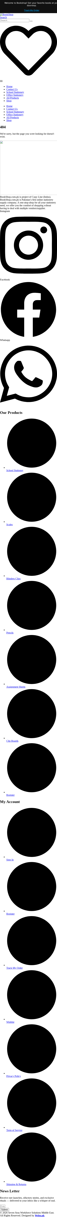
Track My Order (31, 10)
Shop (9, 100)
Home (9, 86)
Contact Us (12, 89)
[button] (3, 17)
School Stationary (15, 92)
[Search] (31, 21)
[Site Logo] (6, 14)
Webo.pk (39, 1215)
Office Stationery (14, 95)
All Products (12, 97)
